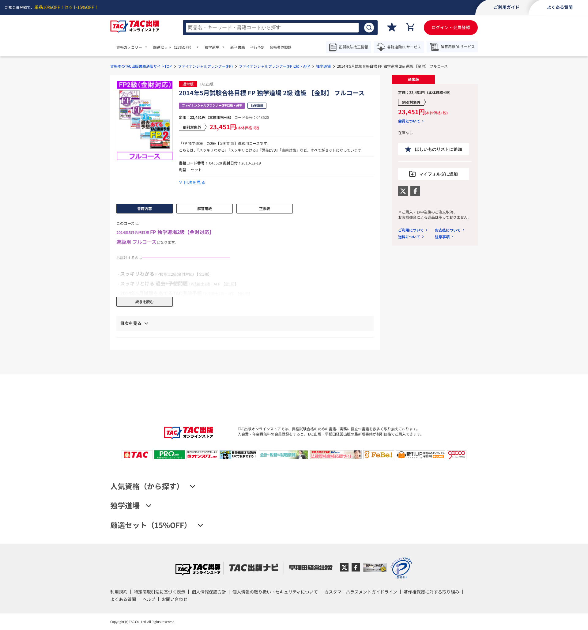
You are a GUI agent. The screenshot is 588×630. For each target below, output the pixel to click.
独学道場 (323, 66)
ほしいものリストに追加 (438, 149)
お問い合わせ (174, 599)
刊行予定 (257, 47)
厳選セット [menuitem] (173, 47)
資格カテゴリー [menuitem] (129, 47)
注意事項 (442, 236)
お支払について (448, 229)
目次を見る (194, 182)
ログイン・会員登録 (451, 27)
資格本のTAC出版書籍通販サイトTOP (141, 66)
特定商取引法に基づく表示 (159, 592)
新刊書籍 (237, 47)
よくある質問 (123, 599)
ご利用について (411, 229)
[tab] (413, 79)
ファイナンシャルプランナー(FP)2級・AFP (274, 66)
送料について (409, 236)
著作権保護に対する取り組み (431, 592)
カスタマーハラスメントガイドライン (360, 592)
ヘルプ (148, 599)
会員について (409, 121)
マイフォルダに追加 (438, 174)
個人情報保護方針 (209, 592)
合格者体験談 (281, 47)
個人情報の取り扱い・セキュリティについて (275, 592)
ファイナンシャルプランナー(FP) (205, 66)
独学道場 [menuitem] (212, 47)
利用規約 (118, 592)
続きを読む (144, 302)
